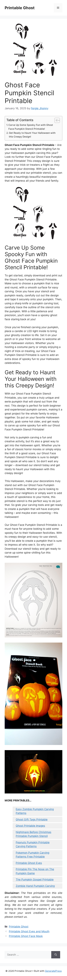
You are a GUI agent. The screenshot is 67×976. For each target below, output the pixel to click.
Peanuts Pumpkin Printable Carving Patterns (33, 844)
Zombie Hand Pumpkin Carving (35, 885)
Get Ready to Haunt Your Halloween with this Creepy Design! (32, 134)
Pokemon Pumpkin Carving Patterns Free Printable (32, 854)
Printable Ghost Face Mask (26, 936)
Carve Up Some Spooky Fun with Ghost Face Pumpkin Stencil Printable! (30, 126)
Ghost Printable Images (30, 825)
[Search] (55, 955)
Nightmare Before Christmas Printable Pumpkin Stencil (33, 834)
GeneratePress (53, 970)
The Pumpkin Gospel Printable (35, 879)
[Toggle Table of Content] (55, 120)
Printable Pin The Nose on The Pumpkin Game (35, 871)
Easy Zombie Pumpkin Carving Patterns (35, 811)
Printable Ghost (20, 7)
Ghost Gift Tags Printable (32, 819)
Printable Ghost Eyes (29, 863)
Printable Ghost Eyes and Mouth (29, 931)
